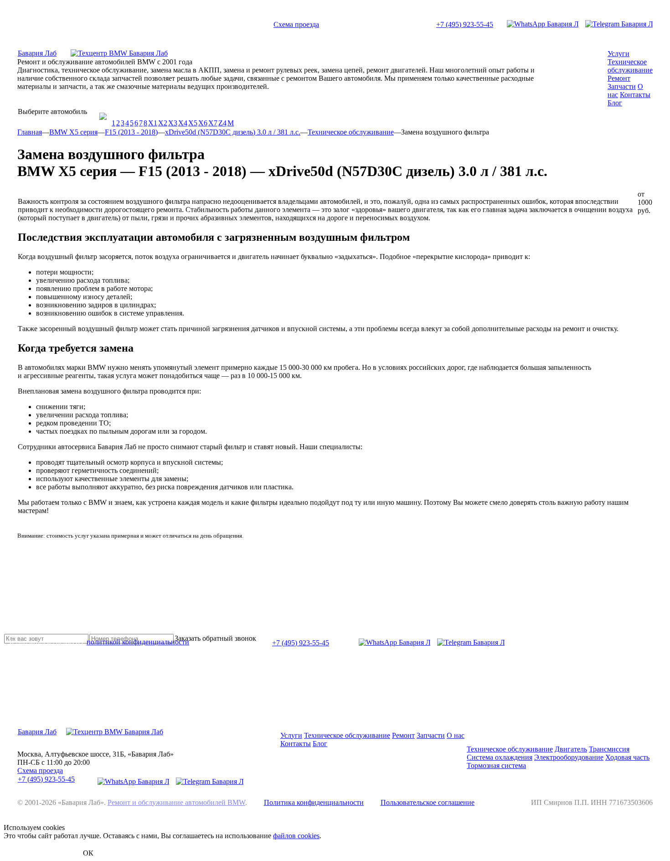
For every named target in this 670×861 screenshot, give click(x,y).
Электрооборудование (568, 757)
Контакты (635, 95)
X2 (162, 123)
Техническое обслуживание (630, 66)
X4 (182, 123)
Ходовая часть (627, 757)
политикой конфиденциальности (138, 642)
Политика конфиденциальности (314, 802)
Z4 (222, 123)
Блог (615, 103)
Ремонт (619, 78)
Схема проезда (296, 24)
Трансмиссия (609, 749)
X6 (202, 123)
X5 (192, 123)
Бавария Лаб (37, 53)
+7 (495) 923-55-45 (464, 24)
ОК (88, 853)
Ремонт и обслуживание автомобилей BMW (176, 802)
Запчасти (622, 86)
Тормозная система (496, 765)
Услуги (618, 53)
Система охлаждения (499, 757)
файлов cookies (296, 836)
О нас (455, 735)
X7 (212, 123)
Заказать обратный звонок (215, 638)
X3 (172, 123)
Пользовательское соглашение (427, 802)
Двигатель (571, 749)
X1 (152, 123)
